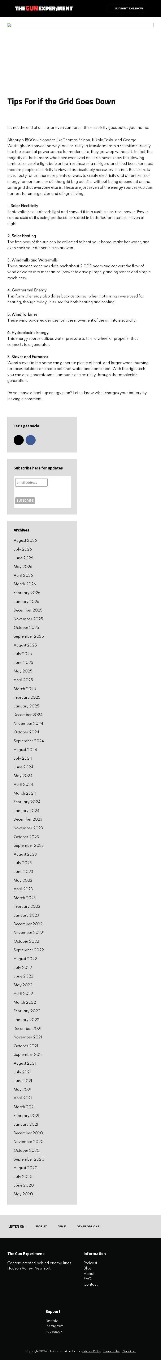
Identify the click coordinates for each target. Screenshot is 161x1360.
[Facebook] (31, 440)
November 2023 (28, 828)
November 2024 (28, 724)
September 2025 (29, 637)
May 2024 (23, 776)
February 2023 (27, 907)
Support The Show (129, 8)
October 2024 (26, 732)
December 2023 (28, 819)
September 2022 (29, 950)
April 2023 (23, 889)
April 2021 (23, 1098)
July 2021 (22, 1072)
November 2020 (29, 1142)
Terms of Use (111, 1351)
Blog (88, 1268)
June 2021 (23, 1081)
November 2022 (28, 933)
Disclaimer (129, 1351)
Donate (51, 1321)
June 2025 (23, 663)
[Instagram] (19, 440)
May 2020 (23, 1194)
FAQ (87, 1279)
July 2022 (23, 968)
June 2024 (23, 767)
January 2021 (26, 1124)
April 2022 (23, 994)
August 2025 (25, 645)
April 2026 (23, 576)
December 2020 (28, 1133)
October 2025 (26, 628)
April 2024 (23, 785)
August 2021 (25, 1063)
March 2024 (25, 793)
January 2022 (26, 1020)
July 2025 (23, 654)
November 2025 (28, 619)
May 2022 (23, 985)
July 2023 (23, 863)
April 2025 (23, 680)
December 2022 (28, 924)
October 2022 (26, 942)
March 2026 (25, 584)
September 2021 (28, 1055)
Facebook (53, 1332)
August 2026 (25, 541)
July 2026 (23, 549)
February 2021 (26, 1116)
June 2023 (23, 872)
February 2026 (27, 593)
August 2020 (26, 1168)
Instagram (54, 1326)
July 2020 (23, 1177)
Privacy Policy (91, 1351)
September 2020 (29, 1159)
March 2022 (25, 1002)
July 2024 (23, 758)
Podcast (90, 1263)
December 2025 (28, 610)
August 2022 (25, 959)
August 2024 (25, 750)
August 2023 (25, 854)
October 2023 (26, 837)
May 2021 (22, 1090)
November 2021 (28, 1037)
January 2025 (26, 706)
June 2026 (23, 558)
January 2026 (26, 602)
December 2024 (28, 715)
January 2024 (26, 811)
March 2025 (25, 689)
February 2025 (27, 697)
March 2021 (24, 1107)
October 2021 (26, 1046)
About (89, 1274)
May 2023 (23, 881)
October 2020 (27, 1151)
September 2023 (29, 846)
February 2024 (27, 802)
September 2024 (29, 741)
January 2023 (26, 915)
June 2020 (24, 1185)
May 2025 (23, 671)
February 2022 (27, 1011)
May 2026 (23, 567)
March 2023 (25, 898)
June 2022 (23, 976)
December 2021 (27, 1029)
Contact (91, 1284)
